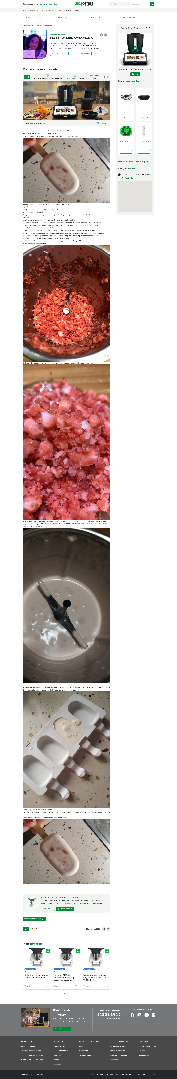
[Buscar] (152, 4)
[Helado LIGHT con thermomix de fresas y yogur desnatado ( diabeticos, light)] (66, 959)
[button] (119, 4)
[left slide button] (25, 993)
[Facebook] (132, 1015)
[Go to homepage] (84, 4)
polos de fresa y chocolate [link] (71, 10)
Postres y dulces (30, 969)
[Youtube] (139, 1015)
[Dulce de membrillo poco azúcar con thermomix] (37, 959)
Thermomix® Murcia (34, 10)
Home (24, 10)
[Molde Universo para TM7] (126, 131)
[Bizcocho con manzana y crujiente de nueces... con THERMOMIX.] (96, 959)
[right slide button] (108, 993)
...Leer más (103, 48)
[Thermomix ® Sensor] (144, 131)
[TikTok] (153, 1015)
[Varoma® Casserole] (144, 96)
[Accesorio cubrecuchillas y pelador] (126, 96)
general (58, 10)
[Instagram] (146, 1015)
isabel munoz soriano (48, 10)
